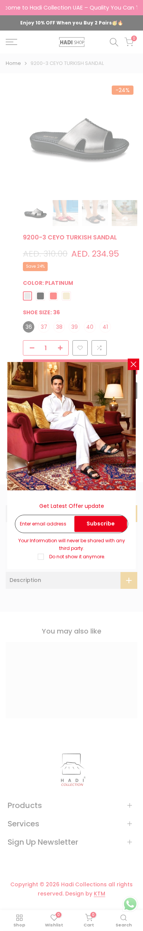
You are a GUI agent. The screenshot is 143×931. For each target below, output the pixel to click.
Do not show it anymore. (77, 556)
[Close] (133, 364)
